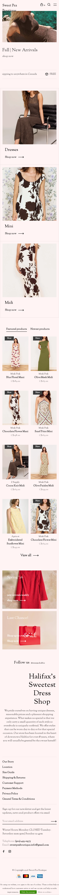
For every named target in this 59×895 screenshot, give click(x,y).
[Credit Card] (19, 877)
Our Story (8, 762)
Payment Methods (12, 788)
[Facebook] (3, 852)
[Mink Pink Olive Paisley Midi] (44, 463)
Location (7, 767)
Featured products (16, 329)
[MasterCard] (26, 877)
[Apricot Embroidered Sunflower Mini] (15, 517)
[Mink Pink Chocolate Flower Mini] (44, 517)
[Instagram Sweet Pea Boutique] (9, 852)
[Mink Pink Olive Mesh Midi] (44, 354)
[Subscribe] (53, 821)
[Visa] (33, 877)
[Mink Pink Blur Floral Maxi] (15, 354)
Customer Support (12, 783)
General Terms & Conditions (18, 799)
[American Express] (40, 877)
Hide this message (28, 892)
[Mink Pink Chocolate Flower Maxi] (15, 409)
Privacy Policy (10, 794)
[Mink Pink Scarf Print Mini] (44, 409)
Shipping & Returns (13, 778)
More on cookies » (45, 892)
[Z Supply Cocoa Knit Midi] (15, 463)
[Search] (49, 5)
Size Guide (8, 772)
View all (25, 555)
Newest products (40, 329)
